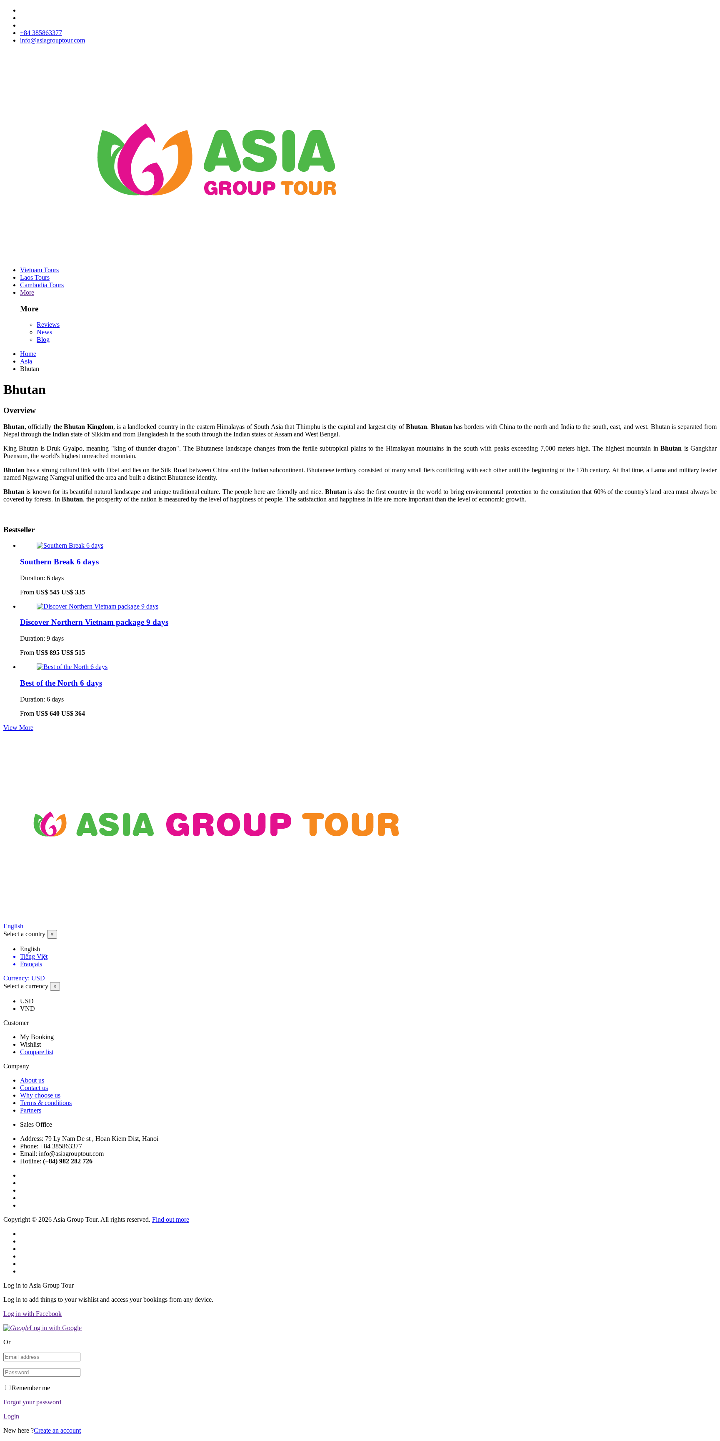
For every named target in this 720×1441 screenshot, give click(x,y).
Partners (30, 1110)
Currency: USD (24, 978)
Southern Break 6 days (59, 561)
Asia (26, 361)
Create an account (57, 1430)
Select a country (24, 933)
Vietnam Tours (39, 269)
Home (28, 353)
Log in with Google (56, 1327)
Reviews (48, 324)
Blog (43, 339)
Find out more (170, 1219)
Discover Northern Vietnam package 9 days (94, 622)
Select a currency (25, 986)
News (44, 332)
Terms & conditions (46, 1102)
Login (11, 1416)
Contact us (34, 1087)
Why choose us (40, 1095)
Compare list (36, 1051)
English (13, 926)
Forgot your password (32, 1402)
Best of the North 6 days (61, 683)
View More (18, 727)
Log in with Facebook (32, 1313)
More (27, 292)
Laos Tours (35, 277)
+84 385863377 (41, 32)
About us (32, 1080)
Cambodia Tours (42, 284)
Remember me (31, 1387)
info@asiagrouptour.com (52, 40)
